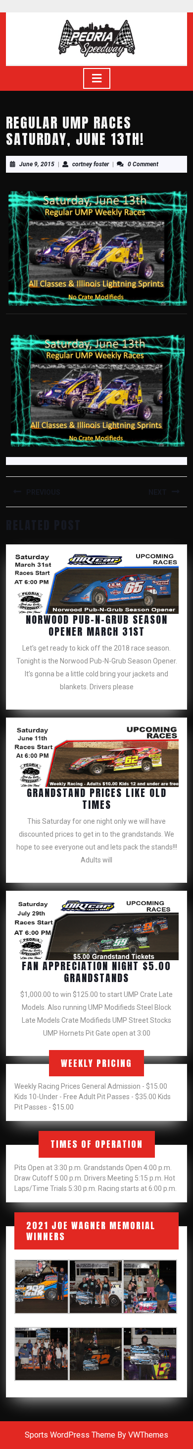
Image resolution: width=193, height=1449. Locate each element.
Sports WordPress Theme (70, 1435)
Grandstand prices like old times (97, 798)
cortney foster (90, 164)
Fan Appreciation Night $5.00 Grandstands (96, 972)
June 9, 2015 (36, 164)
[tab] (96, 78)
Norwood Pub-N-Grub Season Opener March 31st (97, 625)
